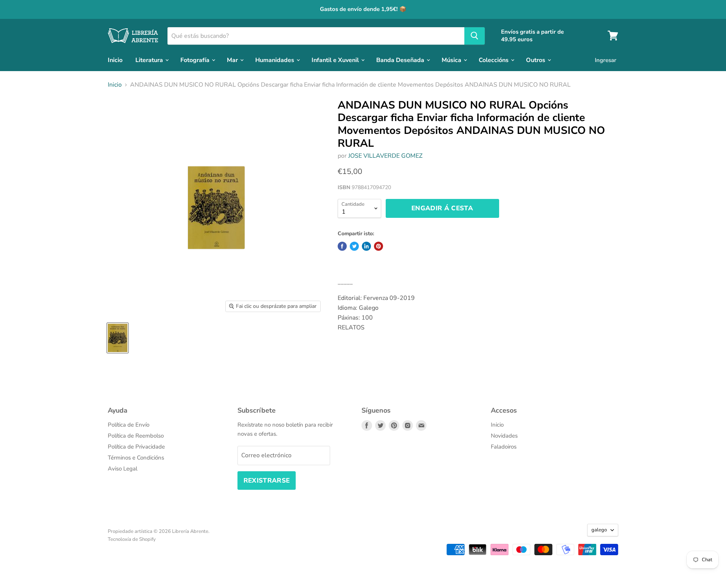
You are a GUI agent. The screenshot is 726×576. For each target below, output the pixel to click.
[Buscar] (474, 35)
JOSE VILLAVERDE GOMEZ (385, 156)
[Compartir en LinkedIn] (366, 246)
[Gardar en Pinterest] (378, 246)
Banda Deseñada (401, 60)
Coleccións (494, 60)
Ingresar (605, 60)
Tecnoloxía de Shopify (132, 539)
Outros (536, 60)
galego (599, 529)
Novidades (504, 435)
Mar (233, 60)
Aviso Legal (122, 468)
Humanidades (275, 60)
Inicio (115, 60)
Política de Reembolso (136, 435)
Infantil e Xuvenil (336, 60)
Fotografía (195, 60)
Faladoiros (504, 446)
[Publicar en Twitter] (354, 246)
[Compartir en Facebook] (342, 246)
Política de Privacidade (136, 446)
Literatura (149, 60)
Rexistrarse (267, 480)
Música (452, 60)
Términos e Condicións (136, 457)
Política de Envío (128, 425)
